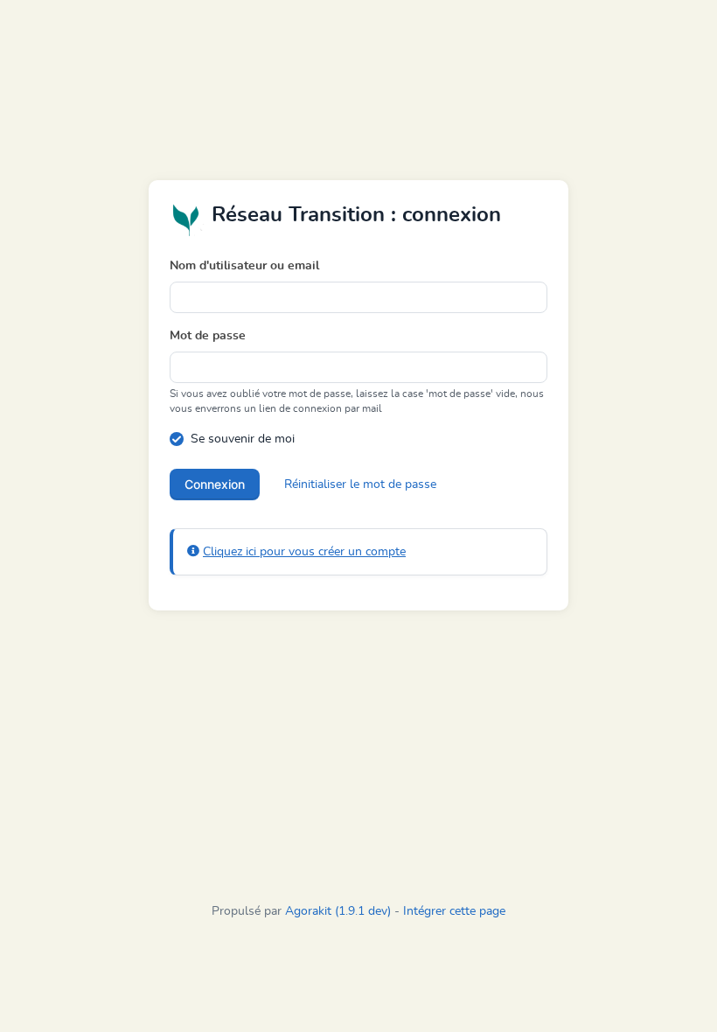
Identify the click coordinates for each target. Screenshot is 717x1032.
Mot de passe (208, 336)
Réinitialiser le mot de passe (360, 484)
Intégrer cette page (454, 911)
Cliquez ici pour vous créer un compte (304, 552)
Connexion (214, 484)
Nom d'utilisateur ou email (244, 266)
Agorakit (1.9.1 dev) (338, 911)
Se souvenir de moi (243, 439)
